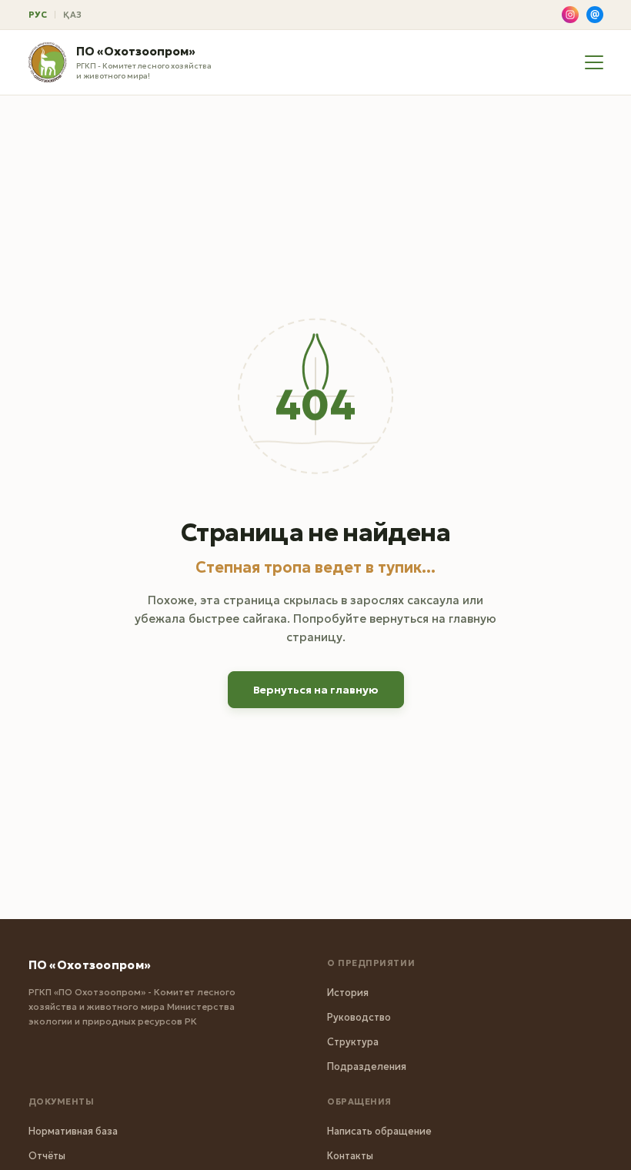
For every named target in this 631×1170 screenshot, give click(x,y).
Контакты (350, 1156)
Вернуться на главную (316, 690)
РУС (38, 14)
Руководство (359, 1017)
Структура (353, 1042)
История (348, 992)
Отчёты (46, 1156)
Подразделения (366, 1066)
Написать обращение (379, 1131)
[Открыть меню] (594, 62)
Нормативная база (73, 1131)
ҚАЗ (72, 14)
